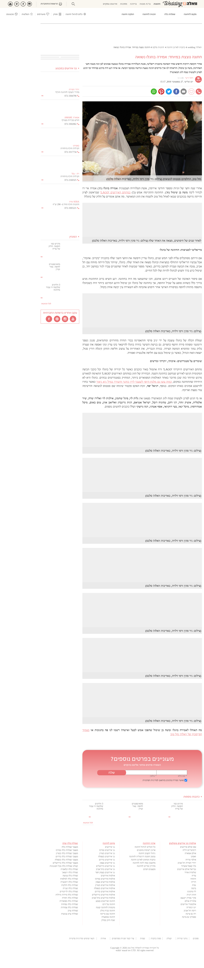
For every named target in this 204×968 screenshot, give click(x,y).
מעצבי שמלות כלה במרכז (67, 850)
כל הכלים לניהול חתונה (145, 847)
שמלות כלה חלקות (69, 885)
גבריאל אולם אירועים (186, 869)
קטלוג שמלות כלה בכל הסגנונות (64, 866)
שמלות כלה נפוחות (69, 904)
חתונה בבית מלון (107, 910)
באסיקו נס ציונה (189, 917)
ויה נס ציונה (191, 914)
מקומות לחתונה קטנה (105, 907)
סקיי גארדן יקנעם (188, 898)
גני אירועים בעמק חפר (105, 872)
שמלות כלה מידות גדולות (67, 895)
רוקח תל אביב (190, 910)
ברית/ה (133, 4)
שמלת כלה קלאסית (69, 869)
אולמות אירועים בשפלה (104, 888)
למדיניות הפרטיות (150, 780)
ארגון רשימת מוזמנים (146, 850)
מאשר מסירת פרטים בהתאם (163, 780)
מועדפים (41, 14)
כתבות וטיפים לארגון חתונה (143, 860)
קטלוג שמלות (169, 938)
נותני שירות (182, 938)
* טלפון (153, 776)
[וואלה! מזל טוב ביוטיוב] (73, 318)
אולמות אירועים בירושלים (103, 895)
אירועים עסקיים (110, 4)
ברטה (193, 888)
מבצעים (10, 14)
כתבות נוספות (191, 797)
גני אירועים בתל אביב (105, 869)
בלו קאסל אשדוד (188, 866)
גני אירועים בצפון (107, 863)
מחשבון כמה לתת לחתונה (144, 863)
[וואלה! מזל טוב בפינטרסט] (57, 318)
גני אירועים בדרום (107, 860)
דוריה (193, 882)
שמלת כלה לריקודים (69, 891)
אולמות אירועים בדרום (105, 891)
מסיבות (123, 4)
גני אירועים (110, 847)
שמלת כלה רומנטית (69, 882)
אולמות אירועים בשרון (105, 885)
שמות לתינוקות (143, 938)
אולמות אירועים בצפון (105, 882)
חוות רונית (191, 895)
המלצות (25, 14)
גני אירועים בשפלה (106, 856)
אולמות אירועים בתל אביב (103, 898)
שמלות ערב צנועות (69, 914)
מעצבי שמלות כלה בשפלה (66, 860)
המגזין (73, 237)
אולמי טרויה (191, 860)
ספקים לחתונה (196, 938)
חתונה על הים (108, 904)
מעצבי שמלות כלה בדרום (67, 856)
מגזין (55, 14)
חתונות (157, 4)
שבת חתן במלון (108, 920)
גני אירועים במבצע (66, 68)
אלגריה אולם (190, 901)
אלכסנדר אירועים (188, 904)
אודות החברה (103, 938)
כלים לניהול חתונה (74, 14)
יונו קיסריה (191, 907)
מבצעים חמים (149, 869)
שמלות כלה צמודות (69, 907)
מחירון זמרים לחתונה (146, 866)
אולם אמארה (190, 853)
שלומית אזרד (190, 872)
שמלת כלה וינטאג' (70, 872)
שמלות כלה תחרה (70, 898)
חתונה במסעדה (108, 917)
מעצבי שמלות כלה (70, 847)
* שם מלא (182, 776)
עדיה (194, 875)
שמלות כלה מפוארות (69, 901)
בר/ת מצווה (145, 4)
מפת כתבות (156, 938)
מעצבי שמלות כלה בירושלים (65, 863)
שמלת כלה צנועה (70, 875)
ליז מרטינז (191, 891)
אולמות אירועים (108, 875)
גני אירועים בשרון (107, 853)
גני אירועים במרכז (107, 850)
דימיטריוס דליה (189, 850)
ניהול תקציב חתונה (147, 853)
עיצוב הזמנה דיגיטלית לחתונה (142, 856)
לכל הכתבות (88, 822)
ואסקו (193, 856)
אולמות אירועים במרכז (105, 879)
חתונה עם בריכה (107, 914)
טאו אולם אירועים (188, 847)
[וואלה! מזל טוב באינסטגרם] (65, 318)
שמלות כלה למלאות (69, 879)
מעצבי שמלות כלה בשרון (67, 853)
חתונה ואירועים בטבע (105, 901)
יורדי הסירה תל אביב (187, 863)
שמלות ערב (73, 910)
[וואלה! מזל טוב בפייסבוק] (49, 318)
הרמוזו (193, 879)
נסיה (194, 885)
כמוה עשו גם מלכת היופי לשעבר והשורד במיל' (134, 381)
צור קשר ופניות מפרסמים (123, 938)
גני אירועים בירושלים (105, 866)
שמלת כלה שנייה (70, 888)
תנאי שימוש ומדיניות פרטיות (81, 938)
